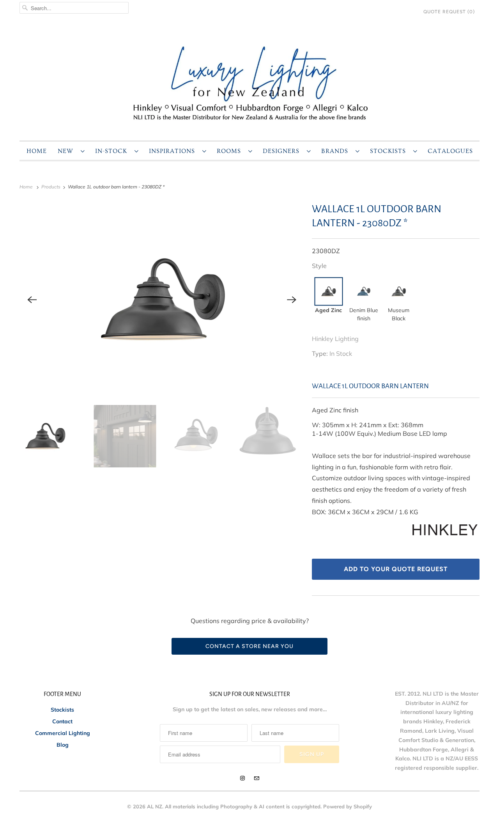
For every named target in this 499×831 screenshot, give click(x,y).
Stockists (62, 709)
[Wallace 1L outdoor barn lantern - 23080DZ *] (161, 299)
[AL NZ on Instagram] (242, 778)
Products (51, 187)
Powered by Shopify (347, 806)
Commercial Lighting (62, 733)
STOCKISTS (389, 150)
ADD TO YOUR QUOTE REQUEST (396, 569)
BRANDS (336, 150)
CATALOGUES (450, 150)
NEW (67, 150)
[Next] (291, 299)
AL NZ (154, 806)
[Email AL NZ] (256, 778)
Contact (62, 721)
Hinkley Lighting (335, 339)
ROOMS (230, 150)
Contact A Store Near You (249, 646)
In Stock (340, 353)
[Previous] (32, 299)
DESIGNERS (283, 150)
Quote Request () (449, 11)
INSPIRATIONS (173, 150)
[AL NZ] (249, 82)
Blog (63, 744)
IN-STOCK (113, 150)
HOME (37, 150)
